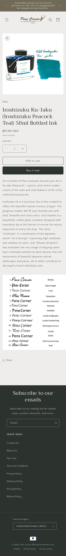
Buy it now (33, 170)
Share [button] (9, 360)
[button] (6, 20)
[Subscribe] (55, 423)
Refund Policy (14, 496)
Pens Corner (25, 545)
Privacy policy (45, 549)
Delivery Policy (15, 481)
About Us (12, 450)
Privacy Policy (14, 473)
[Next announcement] (59, 5)
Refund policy (30, 549)
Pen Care (12, 458)
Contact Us (13, 443)
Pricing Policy (14, 489)
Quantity (7, 141)
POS (34, 545)
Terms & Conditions (17, 466)
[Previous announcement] (6, 5)
